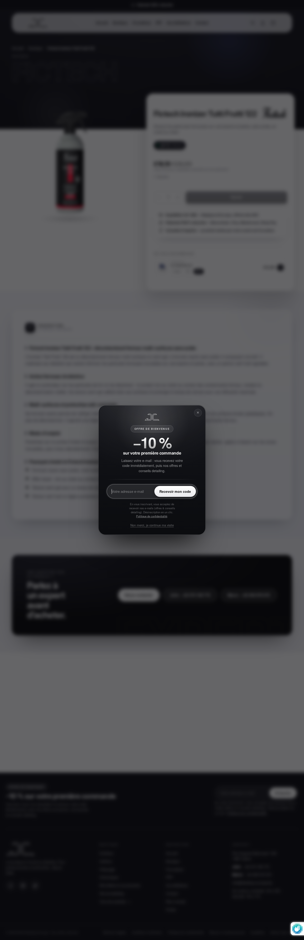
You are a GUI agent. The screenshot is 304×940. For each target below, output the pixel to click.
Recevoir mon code (175, 491)
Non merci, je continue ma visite (152, 525)
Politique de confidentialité (151, 516)
